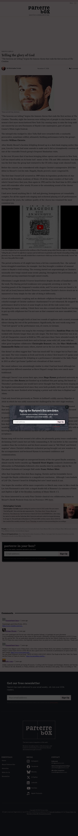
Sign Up (61, 422)
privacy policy (56, 426)
